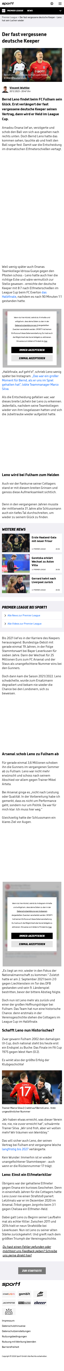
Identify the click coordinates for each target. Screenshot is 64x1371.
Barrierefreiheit (10, 1346)
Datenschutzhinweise (13, 1325)
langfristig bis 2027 (15, 1149)
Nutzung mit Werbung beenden (19, 1341)
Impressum (8, 1320)
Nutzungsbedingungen (14, 1336)
